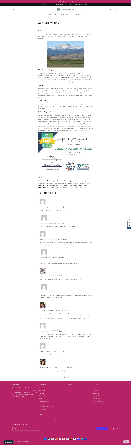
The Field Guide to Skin (98, 404)
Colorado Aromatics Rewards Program (48, 420)
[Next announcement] (118, 1)
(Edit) (62, 207)
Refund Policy (95, 393)
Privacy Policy (95, 390)
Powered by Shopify (28, 441)
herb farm (71, 117)
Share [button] (41, 30)
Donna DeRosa (43, 239)
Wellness (41, 417)
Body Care (41, 398)
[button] (14, 9)
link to (57, 187)
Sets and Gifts (42, 412)
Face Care (41, 393)
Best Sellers (42, 390)
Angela (41, 276)
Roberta (41, 351)
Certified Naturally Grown (82, 117)
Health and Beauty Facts (46, 367)
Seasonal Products (43, 404)
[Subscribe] (38, 428)
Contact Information (97, 401)
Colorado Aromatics (20, 441)
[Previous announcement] (13, 1)
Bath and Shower (43, 396)
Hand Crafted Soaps (44, 401)
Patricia (41, 207)
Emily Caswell (43, 310)
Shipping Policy (96, 396)
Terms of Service (96, 398)
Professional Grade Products (46, 406)
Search (40, 388)
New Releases (42, 409)
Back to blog (66, 377)
